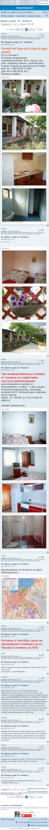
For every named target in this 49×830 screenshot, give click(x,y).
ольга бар (4, 677)
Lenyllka (3, 745)
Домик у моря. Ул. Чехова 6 (16, 21)
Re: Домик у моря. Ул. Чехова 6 (16, 42)
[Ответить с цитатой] (39, 35)
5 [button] (34, 29)
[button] (17, 29)
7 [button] (38, 29)
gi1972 (3, 653)
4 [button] (31, 29)
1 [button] (23, 29)
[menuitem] (7, 12)
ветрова (3, 33)
